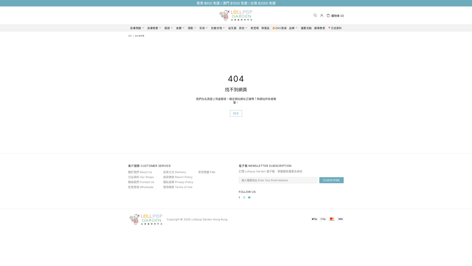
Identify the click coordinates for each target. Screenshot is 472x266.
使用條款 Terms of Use (177, 187)
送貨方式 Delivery (174, 172)
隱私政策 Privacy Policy (178, 182)
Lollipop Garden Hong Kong (236, 15)
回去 (236, 113)
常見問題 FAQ (206, 172)
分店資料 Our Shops (141, 177)
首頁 (130, 36)
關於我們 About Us (140, 172)
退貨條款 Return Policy (177, 177)
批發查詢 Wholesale (141, 187)
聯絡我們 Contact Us (141, 182)
